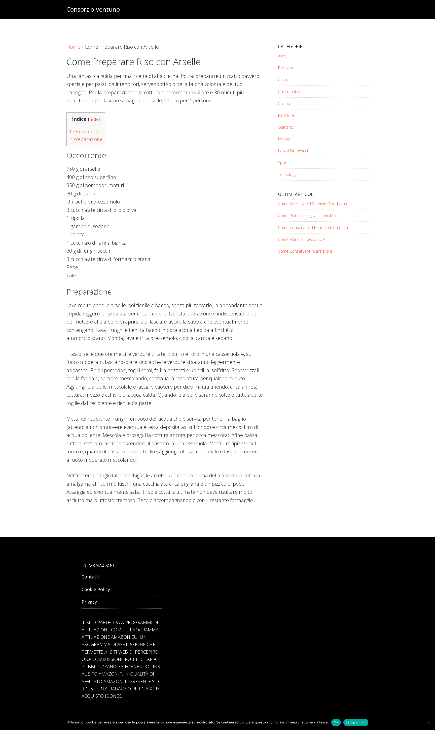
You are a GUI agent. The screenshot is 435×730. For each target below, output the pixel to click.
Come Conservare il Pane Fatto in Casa (313, 227)
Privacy (89, 602)
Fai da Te (286, 115)
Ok (336, 722)
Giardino (285, 127)
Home (73, 46)
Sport (283, 162)
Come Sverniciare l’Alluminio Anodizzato (313, 204)
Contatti (91, 577)
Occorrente (83, 131)
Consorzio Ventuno (93, 9)
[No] (428, 722)
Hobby (284, 139)
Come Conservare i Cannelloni (305, 251)
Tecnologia (288, 174)
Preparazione (85, 139)
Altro (282, 56)
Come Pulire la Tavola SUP (301, 239)
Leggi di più (356, 722)
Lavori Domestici (293, 151)
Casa (282, 79)
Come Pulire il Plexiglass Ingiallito (307, 215)
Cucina (284, 103)
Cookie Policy (96, 589)
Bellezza (285, 68)
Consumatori (289, 91)
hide (93, 119)
